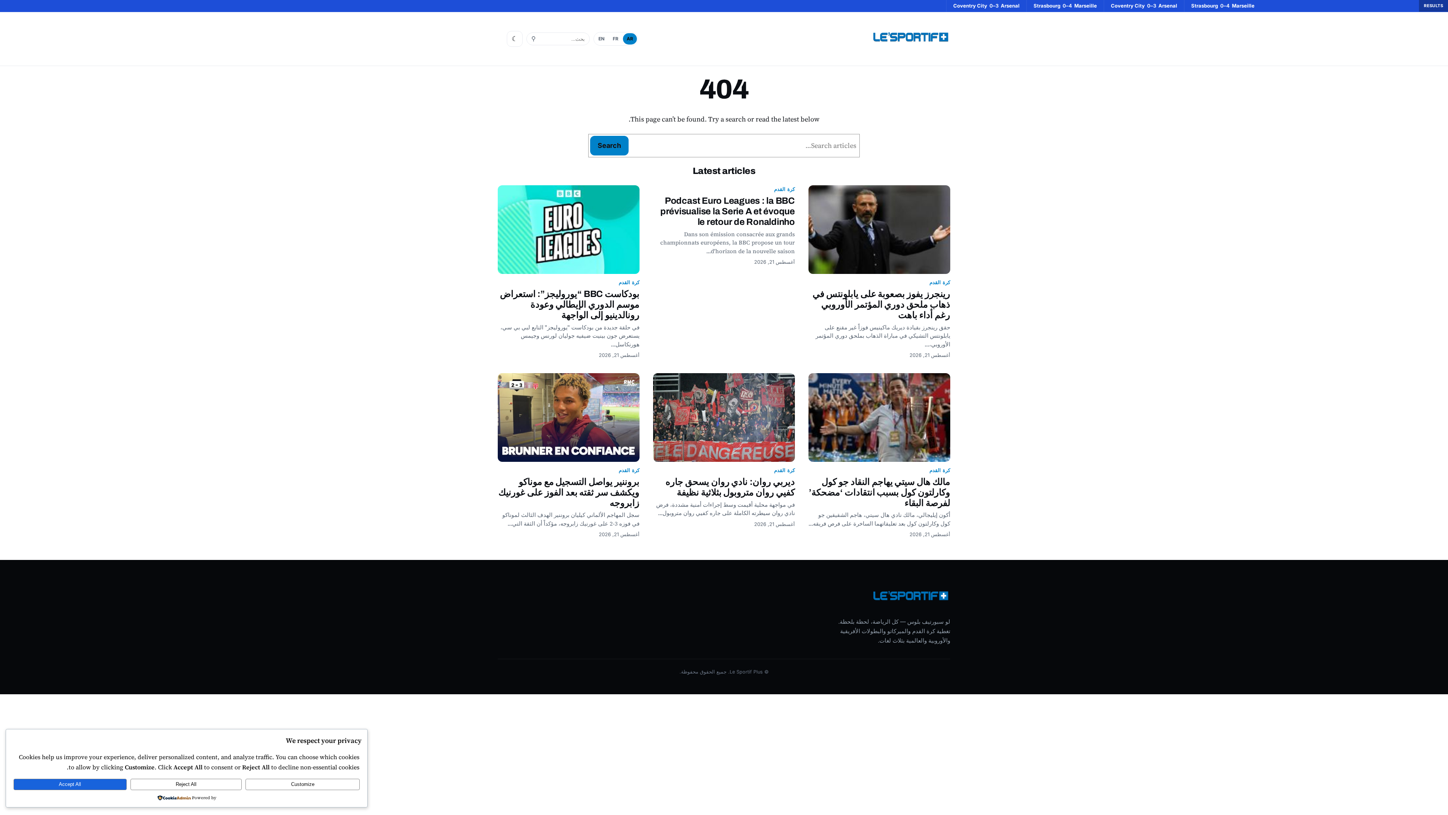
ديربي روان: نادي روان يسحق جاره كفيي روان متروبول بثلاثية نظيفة (730, 487)
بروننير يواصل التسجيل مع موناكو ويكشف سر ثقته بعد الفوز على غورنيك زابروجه (569, 492)
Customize (302, 784)
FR (615, 39)
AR (630, 39)
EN (601, 39)
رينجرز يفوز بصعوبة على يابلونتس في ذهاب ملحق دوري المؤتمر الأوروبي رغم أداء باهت (881, 304)
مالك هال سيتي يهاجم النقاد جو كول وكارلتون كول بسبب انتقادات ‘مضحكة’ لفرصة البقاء (879, 492)
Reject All (186, 784)
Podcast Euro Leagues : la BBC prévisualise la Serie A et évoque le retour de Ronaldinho (727, 211)
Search (609, 145)
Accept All (70, 784)
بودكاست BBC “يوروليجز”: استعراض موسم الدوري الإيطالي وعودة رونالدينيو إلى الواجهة (570, 304)
